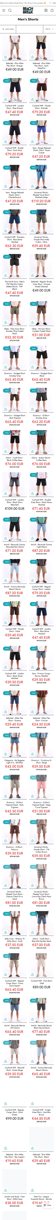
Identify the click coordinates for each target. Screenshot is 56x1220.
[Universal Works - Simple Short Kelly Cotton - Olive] (41, 221)
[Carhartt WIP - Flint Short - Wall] (41, 965)
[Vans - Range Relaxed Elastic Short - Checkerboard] (14, 177)
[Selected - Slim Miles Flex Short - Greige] (14, 48)
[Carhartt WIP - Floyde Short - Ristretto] (41, 90)
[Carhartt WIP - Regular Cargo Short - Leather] (41, 571)
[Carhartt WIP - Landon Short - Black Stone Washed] (14, 658)
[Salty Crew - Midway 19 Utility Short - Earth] (14, 923)
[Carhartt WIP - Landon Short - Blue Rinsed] (14, 90)
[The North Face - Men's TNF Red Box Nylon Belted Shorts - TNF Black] (14, 266)
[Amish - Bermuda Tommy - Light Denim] (41, 529)
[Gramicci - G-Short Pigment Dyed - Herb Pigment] (14, 787)
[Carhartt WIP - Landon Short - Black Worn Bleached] (14, 484)
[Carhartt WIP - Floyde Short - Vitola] (14, 613)
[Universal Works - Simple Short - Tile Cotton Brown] (41, 831)
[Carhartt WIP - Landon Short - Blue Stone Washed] (41, 613)
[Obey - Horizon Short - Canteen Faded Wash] (41, 313)
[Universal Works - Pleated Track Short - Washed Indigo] (41, 177)
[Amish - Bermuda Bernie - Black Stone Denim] (41, 1010)
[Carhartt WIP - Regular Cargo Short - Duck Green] (14, 1094)
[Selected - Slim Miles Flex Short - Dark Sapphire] (41, 48)
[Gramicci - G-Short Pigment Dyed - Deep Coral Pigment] (41, 787)
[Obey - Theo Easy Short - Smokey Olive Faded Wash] (14, 313)
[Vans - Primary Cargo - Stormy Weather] (41, 658)
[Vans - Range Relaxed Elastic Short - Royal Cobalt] (41, 132)
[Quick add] (5, 57)
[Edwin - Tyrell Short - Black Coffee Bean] (14, 442)
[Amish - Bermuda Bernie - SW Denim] (14, 1010)
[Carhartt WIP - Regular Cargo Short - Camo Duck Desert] (14, 965)
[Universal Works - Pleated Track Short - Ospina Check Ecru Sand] (14, 876)
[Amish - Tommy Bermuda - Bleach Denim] (14, 571)
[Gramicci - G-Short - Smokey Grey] (41, 400)
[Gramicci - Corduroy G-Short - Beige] (41, 745)
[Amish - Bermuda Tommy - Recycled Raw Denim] (14, 529)
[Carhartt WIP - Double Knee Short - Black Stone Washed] (41, 484)
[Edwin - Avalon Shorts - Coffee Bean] (41, 442)
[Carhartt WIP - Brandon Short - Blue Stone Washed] (14, 221)
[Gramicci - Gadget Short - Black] (41, 358)
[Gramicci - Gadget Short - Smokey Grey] (14, 358)
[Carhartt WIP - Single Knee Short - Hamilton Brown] (41, 1094)
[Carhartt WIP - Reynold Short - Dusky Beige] (14, 1052)
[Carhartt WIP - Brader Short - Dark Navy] (14, 132)
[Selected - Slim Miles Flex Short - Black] (41, 1139)
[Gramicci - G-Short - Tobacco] (14, 831)
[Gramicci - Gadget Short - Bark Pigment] (14, 400)
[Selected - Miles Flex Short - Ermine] (41, 702)
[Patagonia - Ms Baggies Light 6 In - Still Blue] (14, 745)
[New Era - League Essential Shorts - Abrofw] (41, 1181)
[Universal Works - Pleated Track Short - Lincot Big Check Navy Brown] (41, 876)
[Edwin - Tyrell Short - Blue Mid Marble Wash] (41, 923)
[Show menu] (4, 10)
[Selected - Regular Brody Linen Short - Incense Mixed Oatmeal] (41, 266)
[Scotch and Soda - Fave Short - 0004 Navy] (14, 1181)
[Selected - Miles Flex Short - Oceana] (14, 702)
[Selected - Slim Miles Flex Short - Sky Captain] (14, 1139)
